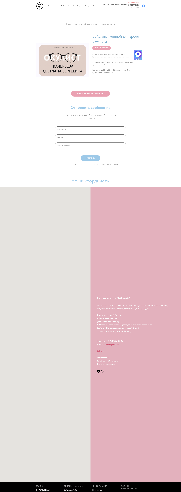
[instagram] (102, 371)
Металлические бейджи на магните (86, 24)
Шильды (87, 6)
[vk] (98, 371)
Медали (79, 6)
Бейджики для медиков (108, 24)
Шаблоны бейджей (67, 6)
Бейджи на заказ (52, 6)
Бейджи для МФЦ (70, 490)
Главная (68, 24)
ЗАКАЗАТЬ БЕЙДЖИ (43, 490)
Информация (97, 490)
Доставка (96, 6)
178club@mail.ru (133, 2)
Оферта (100, 351)
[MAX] (143, 6)
